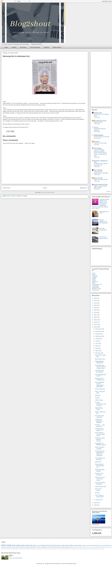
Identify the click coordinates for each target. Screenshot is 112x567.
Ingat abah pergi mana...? (103, 212)
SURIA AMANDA (98, 135)
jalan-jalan (54, 545)
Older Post (83, 188)
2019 (95, 310)
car (47, 547)
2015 (95, 319)
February (98, 353)
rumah (75, 545)
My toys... (97, 492)
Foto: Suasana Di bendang (100, 458)
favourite (24, 548)
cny (11, 548)
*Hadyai (94, 277)
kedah (63, 545)
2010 (95, 505)
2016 (95, 317)
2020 (95, 307)
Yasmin (38, 547)
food (31, 545)
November (98, 331)
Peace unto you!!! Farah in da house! (100, 479)
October (97, 333)
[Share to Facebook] (12, 131)
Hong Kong (95, 290)
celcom (88, 545)
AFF (72, 547)
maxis (61, 548)
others (66, 548)
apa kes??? (98, 461)
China (13, 547)
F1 (36, 547)
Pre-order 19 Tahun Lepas (100, 143)
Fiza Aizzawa (97, 148)
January (97, 499)
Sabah (94, 278)
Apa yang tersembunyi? (103, 229)
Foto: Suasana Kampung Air (99, 495)
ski (78, 548)
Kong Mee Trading (100, 547)
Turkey (84, 545)
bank (21, 547)
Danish (91, 545)
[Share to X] (10, 131)
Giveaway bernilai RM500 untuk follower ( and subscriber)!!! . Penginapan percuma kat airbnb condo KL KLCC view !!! (100, 204)
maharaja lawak (53, 548)
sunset (110, 545)
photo (3, 545)
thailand (33, 547)
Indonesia (17, 547)
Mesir (105, 547)
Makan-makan (57, 47)
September (98, 336)
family (14, 545)
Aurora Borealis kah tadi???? (100, 375)
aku (42, 547)
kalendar (38, 548)
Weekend (97, 395)
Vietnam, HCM (96, 288)
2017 (95, 315)
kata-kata (42, 548)
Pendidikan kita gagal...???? (99, 429)
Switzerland (95, 287)
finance (59, 545)
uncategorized (94, 548)
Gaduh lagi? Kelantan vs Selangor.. (99, 421)
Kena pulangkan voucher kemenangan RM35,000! (99, 384)
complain (14, 548)
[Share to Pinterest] (14, 131)
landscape (62, 547)
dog (20, 548)
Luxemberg (95, 285)
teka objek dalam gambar (100, 470)
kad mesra (34, 548)
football (27, 548)
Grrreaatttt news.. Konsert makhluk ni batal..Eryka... (100, 367)
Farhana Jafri (98, 112)
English (14, 47)
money (100, 545)
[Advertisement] (102, 78)
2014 (95, 322)
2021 (95, 305)
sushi (80, 548)
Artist (10, 547)
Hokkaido (95, 276)
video (98, 548)
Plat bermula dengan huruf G (103, 237)
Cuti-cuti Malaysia (41, 545)
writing (103, 548)
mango (58, 548)
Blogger (74, 563)
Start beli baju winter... (99, 408)
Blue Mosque (76, 547)
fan (21, 548)
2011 (95, 502)
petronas (70, 548)
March (97, 350)
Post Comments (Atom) (48, 192)
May (96, 345)
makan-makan (20, 545)
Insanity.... (98, 397)
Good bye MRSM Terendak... (100, 483)
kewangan (96, 545)
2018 (95, 312)
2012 (95, 327)
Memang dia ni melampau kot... (100, 379)
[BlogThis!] (9, 131)
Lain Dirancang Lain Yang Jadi (101, 136)
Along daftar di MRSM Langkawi (100, 444)
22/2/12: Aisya (99, 400)
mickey (63, 548)
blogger (45, 547)
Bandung (94, 281)
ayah (111, 547)
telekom (85, 548)
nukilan (34, 545)
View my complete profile (15, 558)
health (31, 548)
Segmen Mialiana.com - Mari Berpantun (103, 221)
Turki (93, 273)
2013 (95, 324)
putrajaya (79, 545)
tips (89, 548)
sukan (27, 545)
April (96, 348)
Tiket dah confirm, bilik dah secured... (100, 439)
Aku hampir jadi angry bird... (99, 416)
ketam (46, 548)
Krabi (93, 274)
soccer (69, 547)
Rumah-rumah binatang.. (99, 474)
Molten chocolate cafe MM (100, 179)
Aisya (7, 547)
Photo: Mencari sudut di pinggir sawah (100, 434)
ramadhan (28, 547)
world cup (3, 547)
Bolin (80, 547)
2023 (95, 300)
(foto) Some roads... (98, 489)
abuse (108, 547)
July (96, 341)
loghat (48, 548)
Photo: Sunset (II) (100, 389)
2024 (95, 298)
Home (6, 47)
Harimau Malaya (69, 545)
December (98, 329)
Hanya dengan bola (100, 486)
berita (2, 548)
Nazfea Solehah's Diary (101, 184)
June (97, 343)
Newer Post (6, 188)
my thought (105, 545)
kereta (53, 547)
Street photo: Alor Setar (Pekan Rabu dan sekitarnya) (100, 453)
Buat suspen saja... (100, 359)
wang (100, 548)
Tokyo (94, 280)
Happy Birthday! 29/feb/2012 (99, 362)
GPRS (85, 547)
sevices (76, 548)
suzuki (82, 548)
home (24, 547)
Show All (108, 191)
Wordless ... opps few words (100, 425)
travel (9, 545)
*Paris (93, 283)
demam (17, 548)
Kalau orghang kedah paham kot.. (99, 465)
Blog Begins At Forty (100, 120)
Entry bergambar (35, 47)
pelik (66, 547)
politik (73, 548)
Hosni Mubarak (93, 547)
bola (47, 545)
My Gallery (23, 47)
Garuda (88, 547)
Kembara (46, 47)
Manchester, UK (96, 284)
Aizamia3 (96, 141)
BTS (12, 555)
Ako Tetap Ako (98, 170)
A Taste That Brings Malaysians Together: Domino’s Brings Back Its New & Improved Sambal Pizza (100, 152)
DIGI (82, 547)
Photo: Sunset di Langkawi (99, 447)
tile (88, 548)
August (97, 338)
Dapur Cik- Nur (98, 178)
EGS (50, 545)
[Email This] (7, 131)
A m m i (96, 127)
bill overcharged (7, 548)
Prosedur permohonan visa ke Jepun (100, 404)
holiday (50, 547)
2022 (95, 303)
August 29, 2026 (98, 122)
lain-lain (58, 547)
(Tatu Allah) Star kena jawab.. (99, 371)
